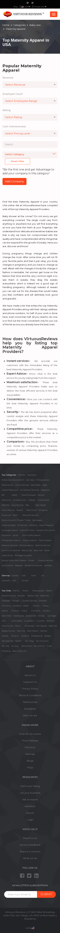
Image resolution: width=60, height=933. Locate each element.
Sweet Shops (7, 555)
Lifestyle (31, 500)
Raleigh (47, 636)
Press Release (30, 740)
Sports (15, 535)
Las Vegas (52, 616)
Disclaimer (30, 708)
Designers (45, 490)
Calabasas (6, 601)
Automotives (43, 500)
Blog (16, 7)
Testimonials (30, 702)
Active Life (6, 515)
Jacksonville (31, 616)
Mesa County (7, 626)
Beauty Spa (27, 550)
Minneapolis (41, 626)
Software (21, 475)
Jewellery (48, 565)
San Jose (5, 646)
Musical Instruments (45, 530)
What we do (30, 858)
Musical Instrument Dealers (14, 560)
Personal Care (8, 485)
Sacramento (26, 646)
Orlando (43, 631)
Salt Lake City (7, 641)
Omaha (5, 636)
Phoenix (15, 636)
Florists (31, 560)
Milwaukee (29, 626)
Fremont (15, 611)
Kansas (41, 616)
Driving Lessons (26, 545)
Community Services (11, 550)
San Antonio (39, 646)
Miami (17, 626)
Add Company (14, 181)
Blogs (30, 760)
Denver (36, 606)
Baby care (38, 550)
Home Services (8, 510)
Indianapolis (18, 616)
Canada (25, 580)
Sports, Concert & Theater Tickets (16, 520)
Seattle (18, 641)
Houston (46, 611)
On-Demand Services (29, 490)
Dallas (25, 606)
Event (15, 515)
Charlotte (42, 601)
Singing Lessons (29, 540)
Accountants (7, 565)
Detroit (5, 611)
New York (21, 631)
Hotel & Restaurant (10, 490)
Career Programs (46, 525)
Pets (27, 505)
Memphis (50, 621)
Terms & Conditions (30, 695)
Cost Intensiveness (14, 126)
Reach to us (30, 838)
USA (24, 575)
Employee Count (12, 93)
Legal (44, 485)
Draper (46, 606)
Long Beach (29, 621)
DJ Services (22, 525)
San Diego (29, 641)
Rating (6, 110)
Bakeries (18, 565)
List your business (30, 792)
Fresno (24, 611)
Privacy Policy (30, 688)
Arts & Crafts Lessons (31, 535)
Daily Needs (40, 505)
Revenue (7, 77)
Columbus (6, 606)
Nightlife (6, 505)
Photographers (42, 480)
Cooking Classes (9, 525)
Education (32, 475)
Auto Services (18, 505)
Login (30, 819)
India (33, 575)
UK (42, 575)
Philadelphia (36, 636)
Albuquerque (38, 590)
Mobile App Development (13, 480)
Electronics (6, 500)
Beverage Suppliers (23, 555)
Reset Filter (17, 161)
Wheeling (6, 651)
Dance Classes (45, 540)
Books (47, 550)
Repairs (19, 510)
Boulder (21, 595)
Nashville (53, 626)
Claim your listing (30, 786)
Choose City (39, 7)
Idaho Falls (6, 616)
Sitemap (30, 754)
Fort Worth (36, 611)
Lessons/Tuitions (27, 530)
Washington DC (19, 651)
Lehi (4, 621)
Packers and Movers (33, 565)
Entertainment (19, 500)
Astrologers (37, 520)
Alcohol (41, 495)
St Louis (15, 646)
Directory (30, 747)
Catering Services (42, 545)
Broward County (9, 595)
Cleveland (17, 606)
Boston (49, 590)
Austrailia (6, 580)
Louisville (40, 621)
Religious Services (10, 545)
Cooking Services (45, 560)
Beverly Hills (33, 595)
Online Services (22, 485)
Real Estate (35, 485)
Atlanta (16, 590)
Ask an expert (30, 799)
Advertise (30, 806)
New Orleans (32, 631)
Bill (3, 495)
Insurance (6, 535)
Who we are (30, 715)
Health (15, 495)
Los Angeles (17, 621)
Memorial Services (30, 515)
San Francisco (42, 641)
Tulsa (49, 646)
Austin (25, 590)
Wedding (33, 525)
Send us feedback (30, 844)
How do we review (30, 733)
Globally (15, 575)
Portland (25, 636)
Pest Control (31, 510)
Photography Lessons (11, 540)
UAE (14, 580)
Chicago (15, 601)
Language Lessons (10, 530)
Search (30, 812)
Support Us (30, 681)
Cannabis (30, 480)
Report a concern (30, 851)
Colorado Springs (29, 601)
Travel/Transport (28, 495)
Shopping (43, 510)
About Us (30, 675)
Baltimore (44, 595)
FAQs (30, 767)
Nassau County (8, 631)
